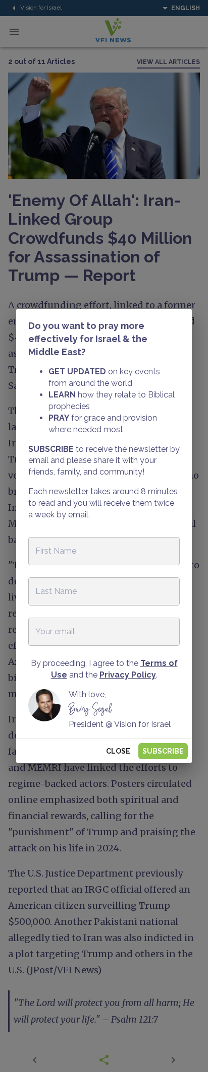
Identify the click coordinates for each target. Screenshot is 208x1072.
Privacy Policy (127, 675)
